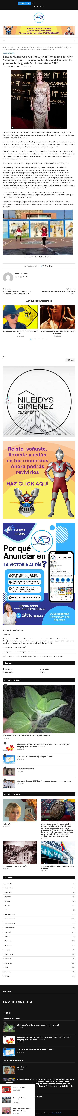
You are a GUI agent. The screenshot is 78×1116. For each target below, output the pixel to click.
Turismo (40, 976)
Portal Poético (40, 954)
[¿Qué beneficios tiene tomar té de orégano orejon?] (39, 709)
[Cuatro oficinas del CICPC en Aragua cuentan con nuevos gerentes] (9, 784)
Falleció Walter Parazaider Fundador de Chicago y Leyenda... (57, 332)
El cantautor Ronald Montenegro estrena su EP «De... (20, 332)
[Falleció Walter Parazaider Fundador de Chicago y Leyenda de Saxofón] (57, 317)
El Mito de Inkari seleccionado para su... (21, 1099)
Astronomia (40, 883)
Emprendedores (40, 914)
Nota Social (40, 945)
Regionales (40, 963)
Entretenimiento (15, 47)
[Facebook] (34, 7)
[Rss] (43, 7)
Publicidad (40, 959)
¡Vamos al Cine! (19, 1087)
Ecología (40, 901)
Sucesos (40, 972)
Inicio (4, 47)
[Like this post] (43, 266)
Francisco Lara (15, 66)
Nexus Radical (56, 1113)
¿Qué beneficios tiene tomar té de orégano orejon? (26, 735)
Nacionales (40, 941)
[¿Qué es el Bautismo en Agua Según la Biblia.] (9, 759)
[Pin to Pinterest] (49, 266)
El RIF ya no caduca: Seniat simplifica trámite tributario (21, 652)
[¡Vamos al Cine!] (6, 1089)
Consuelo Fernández (25, 769)
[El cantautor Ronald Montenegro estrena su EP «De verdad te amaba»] (20, 317)
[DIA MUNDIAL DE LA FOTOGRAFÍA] (20, 852)
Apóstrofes (6, 634)
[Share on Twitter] (47, 266)
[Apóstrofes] (20, 810)
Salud (40, 967)
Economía (40, 905)
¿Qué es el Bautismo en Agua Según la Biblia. (35, 756)
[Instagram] (40, 7)
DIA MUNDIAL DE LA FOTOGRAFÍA (14, 647)
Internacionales (40, 923)
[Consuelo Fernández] (9, 772)
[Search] (74, 41)
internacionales (40, 928)
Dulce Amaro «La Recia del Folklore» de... (21, 1109)
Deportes (40, 897)
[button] (32, 3)
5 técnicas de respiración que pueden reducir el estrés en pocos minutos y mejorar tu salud (33, 656)
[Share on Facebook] (45, 266)
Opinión (40, 950)
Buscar (5, 356)
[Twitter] (37, 7)
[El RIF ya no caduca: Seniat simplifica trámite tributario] (58, 852)
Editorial (40, 910)
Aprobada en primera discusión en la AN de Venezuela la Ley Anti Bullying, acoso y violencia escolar (43, 745)
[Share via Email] (51, 266)
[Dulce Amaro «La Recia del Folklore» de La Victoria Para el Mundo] (6, 1110)
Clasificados (40, 888)
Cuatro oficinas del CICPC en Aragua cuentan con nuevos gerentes (44, 781)
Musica (40, 936)
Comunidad (40, 892)
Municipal (40, 932)
